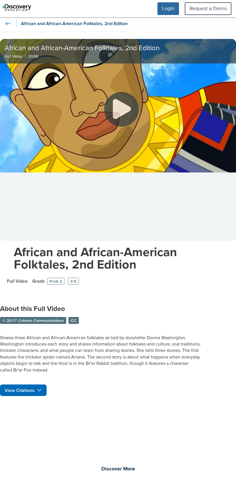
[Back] (8, 23)
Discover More (118, 469)
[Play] (121, 109)
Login (168, 8)
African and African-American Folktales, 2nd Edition (95, 257)
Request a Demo (208, 8)
